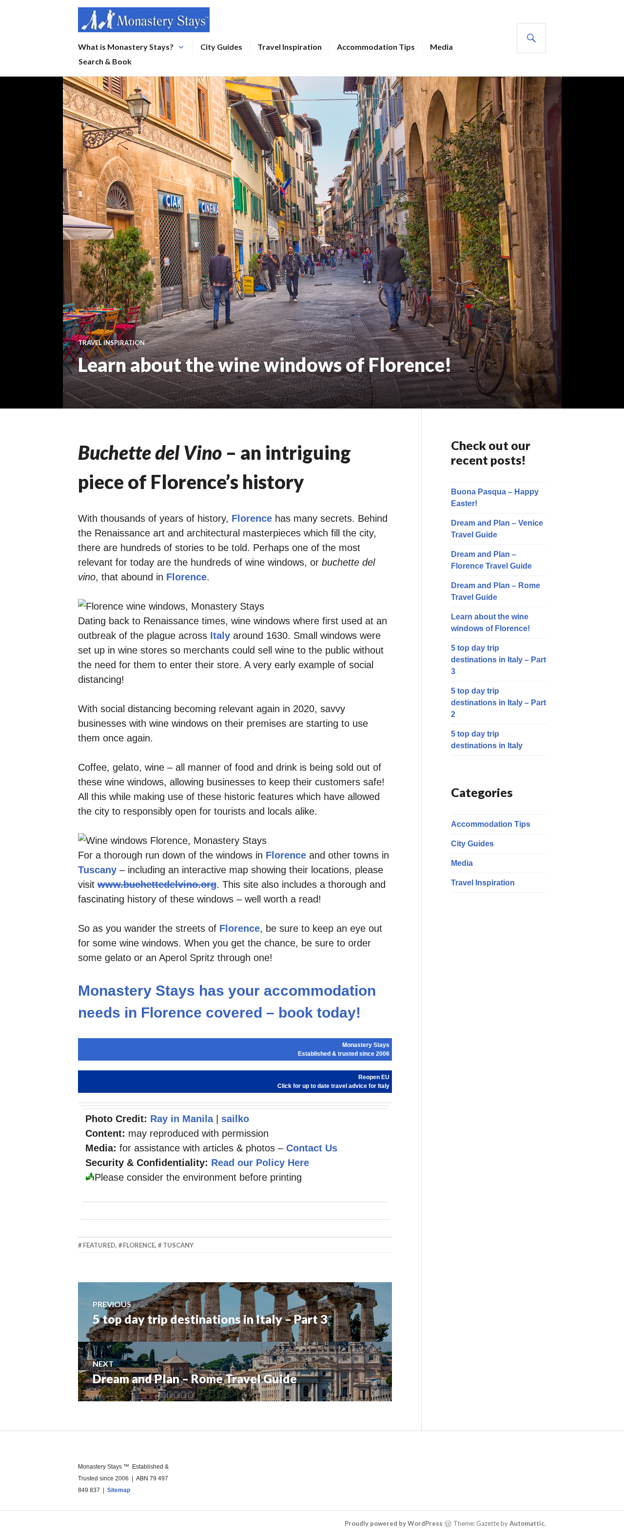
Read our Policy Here (260, 1162)
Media (441, 46)
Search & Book (105, 61)
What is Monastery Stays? (126, 46)
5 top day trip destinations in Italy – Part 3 (498, 660)
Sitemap (118, 1490)
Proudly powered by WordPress (394, 1523)
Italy (220, 635)
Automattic (527, 1523)
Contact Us (311, 1148)
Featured (99, 1245)
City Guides (221, 46)
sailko (235, 1118)
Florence (252, 518)
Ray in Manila (181, 1118)
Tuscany (97, 869)
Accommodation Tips (376, 46)
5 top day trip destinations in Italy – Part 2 (498, 702)
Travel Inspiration (289, 46)
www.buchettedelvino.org (157, 884)
